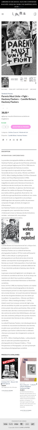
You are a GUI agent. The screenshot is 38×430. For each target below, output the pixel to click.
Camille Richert (12, 135)
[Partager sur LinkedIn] (20, 139)
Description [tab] (5, 151)
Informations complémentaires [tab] (12, 155)
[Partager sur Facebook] (6, 139)
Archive (33, 89)
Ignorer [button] (21, 7)
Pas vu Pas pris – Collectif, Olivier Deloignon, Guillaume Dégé (28, 386)
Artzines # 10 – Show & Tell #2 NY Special (9, 382)
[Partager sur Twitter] (10, 139)
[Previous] (4, 48)
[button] (2, 14)
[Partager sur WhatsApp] (3, 139)
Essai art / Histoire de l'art (18, 89)
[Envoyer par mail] (13, 139)
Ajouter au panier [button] (7, 390)
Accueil (4, 89)
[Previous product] (6, 108)
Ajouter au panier (21, 127)
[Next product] (3, 108)
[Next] (33, 48)
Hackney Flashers (22, 135)
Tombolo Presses (7, 93)
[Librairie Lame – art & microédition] (19, 14)
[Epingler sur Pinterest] (17, 139)
